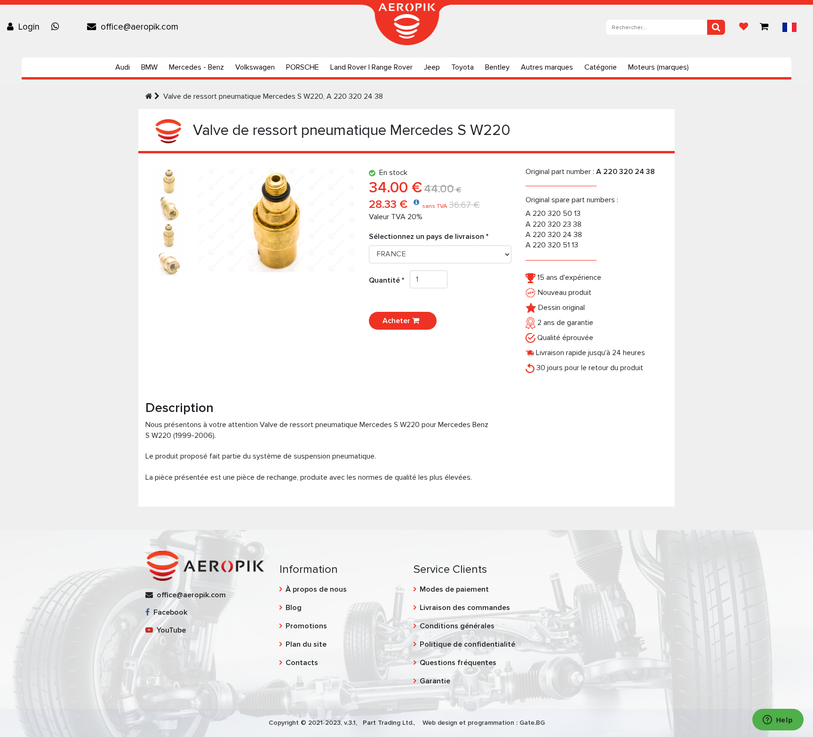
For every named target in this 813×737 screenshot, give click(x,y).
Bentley (497, 67)
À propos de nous (316, 589)
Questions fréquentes (458, 662)
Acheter (397, 320)
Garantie (435, 681)
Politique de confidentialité (467, 644)
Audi (122, 67)
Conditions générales (457, 626)
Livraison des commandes (465, 607)
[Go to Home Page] (148, 96)
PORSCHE (302, 67)
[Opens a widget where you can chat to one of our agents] (778, 720)
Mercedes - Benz (196, 67)
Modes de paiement (454, 589)
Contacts (302, 662)
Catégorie (600, 67)
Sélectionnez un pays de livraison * (428, 236)
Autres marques (547, 67)
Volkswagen (255, 67)
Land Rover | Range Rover (371, 67)
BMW (149, 67)
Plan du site (306, 644)
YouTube (169, 630)
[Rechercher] (716, 27)
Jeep (432, 67)
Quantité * (389, 280)
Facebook (168, 612)
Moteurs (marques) (658, 67)
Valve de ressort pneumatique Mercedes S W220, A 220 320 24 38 (273, 96)
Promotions (306, 626)
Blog (294, 607)
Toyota (462, 67)
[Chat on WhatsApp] (57, 26)
